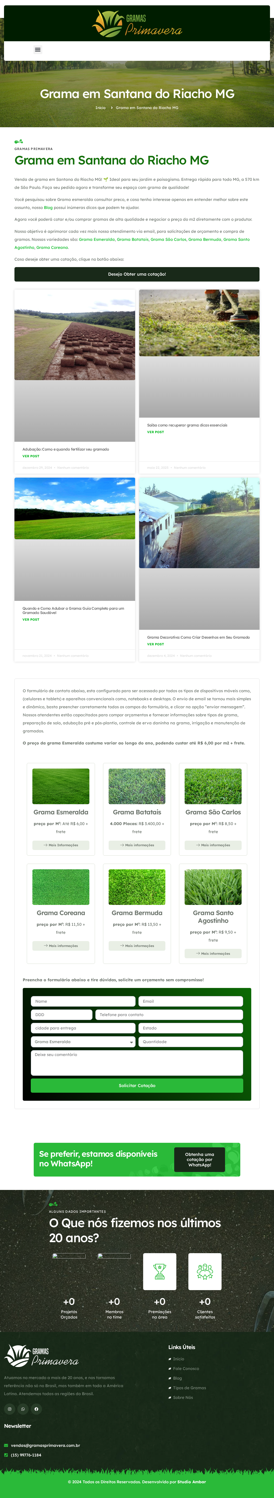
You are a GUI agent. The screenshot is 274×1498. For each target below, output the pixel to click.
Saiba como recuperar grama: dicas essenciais (188, 425)
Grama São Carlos (168, 239)
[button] (37, 49)
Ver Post (30, 456)
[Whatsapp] (23, 1409)
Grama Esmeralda (97, 239)
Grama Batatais (133, 239)
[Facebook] (36, 1409)
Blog (48, 207)
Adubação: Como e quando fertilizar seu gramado (65, 449)
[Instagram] (9, 1409)
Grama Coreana (52, 247)
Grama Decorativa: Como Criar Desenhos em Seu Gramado (198, 637)
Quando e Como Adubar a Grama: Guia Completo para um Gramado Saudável (73, 610)
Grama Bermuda (204, 239)
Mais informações (139, 845)
